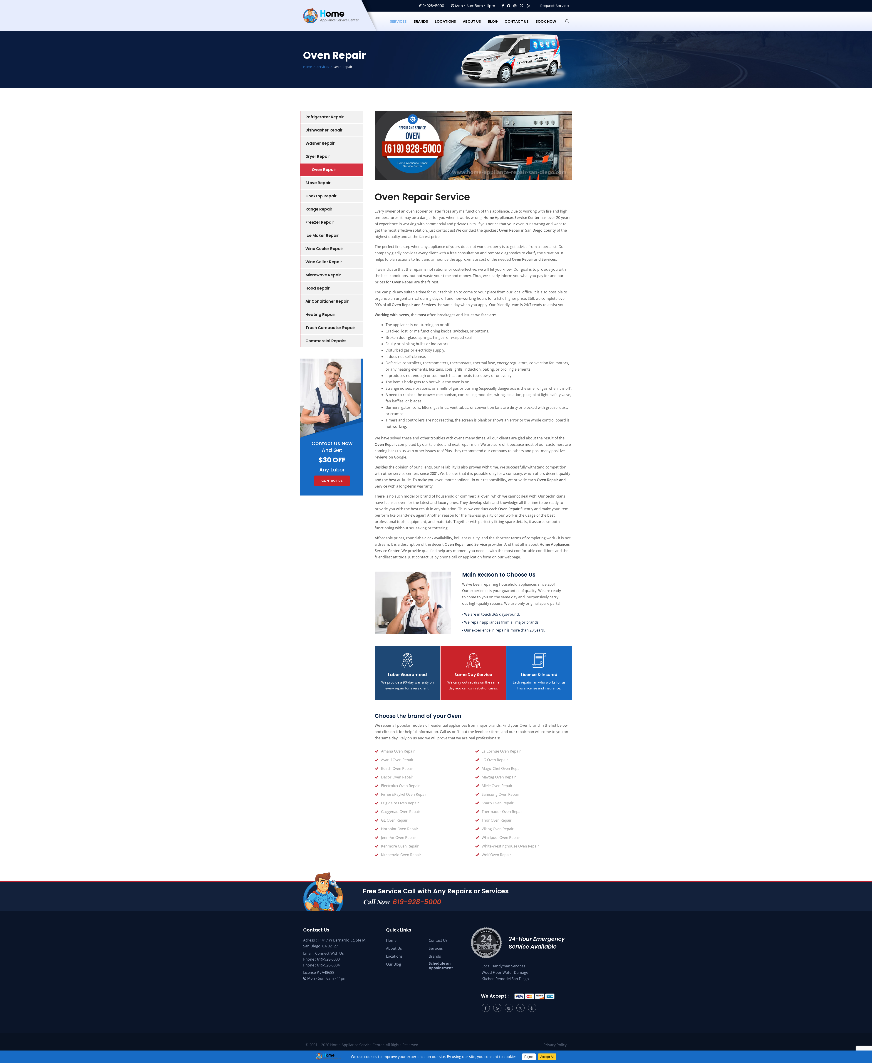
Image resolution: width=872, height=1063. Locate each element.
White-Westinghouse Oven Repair (510, 846)
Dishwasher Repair (323, 130)
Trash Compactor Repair (330, 327)
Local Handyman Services (503, 966)
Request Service (554, 5)
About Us (394, 948)
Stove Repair (318, 183)
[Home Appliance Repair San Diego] (335, 21)
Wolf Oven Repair (496, 854)
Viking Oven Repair (498, 828)
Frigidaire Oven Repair (400, 802)
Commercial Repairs (326, 341)
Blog (493, 21)
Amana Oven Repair (398, 751)
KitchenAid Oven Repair (401, 854)
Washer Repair (320, 143)
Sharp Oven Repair (498, 802)
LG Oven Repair (495, 759)
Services (398, 21)
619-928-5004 (328, 965)
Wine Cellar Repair (323, 262)
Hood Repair (317, 288)
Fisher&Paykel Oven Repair (404, 794)
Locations (445, 21)
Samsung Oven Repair (500, 794)
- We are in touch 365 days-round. (491, 614)
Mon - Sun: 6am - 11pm (474, 5)
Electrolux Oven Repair (400, 785)
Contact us (517, 21)
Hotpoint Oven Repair (399, 828)
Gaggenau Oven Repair (400, 811)
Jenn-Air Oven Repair (398, 837)
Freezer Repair (319, 222)
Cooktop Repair (321, 196)
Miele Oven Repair (497, 785)
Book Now (545, 21)
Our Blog (393, 964)
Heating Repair (320, 314)
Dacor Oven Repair (397, 777)
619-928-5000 (431, 5)
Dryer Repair (317, 156)
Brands (421, 21)
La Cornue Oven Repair (501, 751)
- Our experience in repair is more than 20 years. (503, 630)
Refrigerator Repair (324, 117)
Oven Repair (324, 169)
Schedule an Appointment (441, 965)
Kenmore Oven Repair (400, 846)
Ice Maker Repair (322, 235)
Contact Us (438, 940)
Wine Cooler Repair (324, 248)
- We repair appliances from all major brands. (501, 622)
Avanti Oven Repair (397, 759)
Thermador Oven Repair (502, 811)
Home (391, 940)
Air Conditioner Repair (327, 301)
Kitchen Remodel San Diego (505, 978)
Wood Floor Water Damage (505, 972)
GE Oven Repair (394, 820)
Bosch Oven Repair (397, 768)
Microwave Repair (323, 275)
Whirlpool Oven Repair (501, 837)
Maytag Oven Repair (499, 777)
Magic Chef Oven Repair (502, 768)
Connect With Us (329, 953)
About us (472, 21)
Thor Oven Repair (497, 820)
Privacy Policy (555, 1044)
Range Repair (318, 209)
